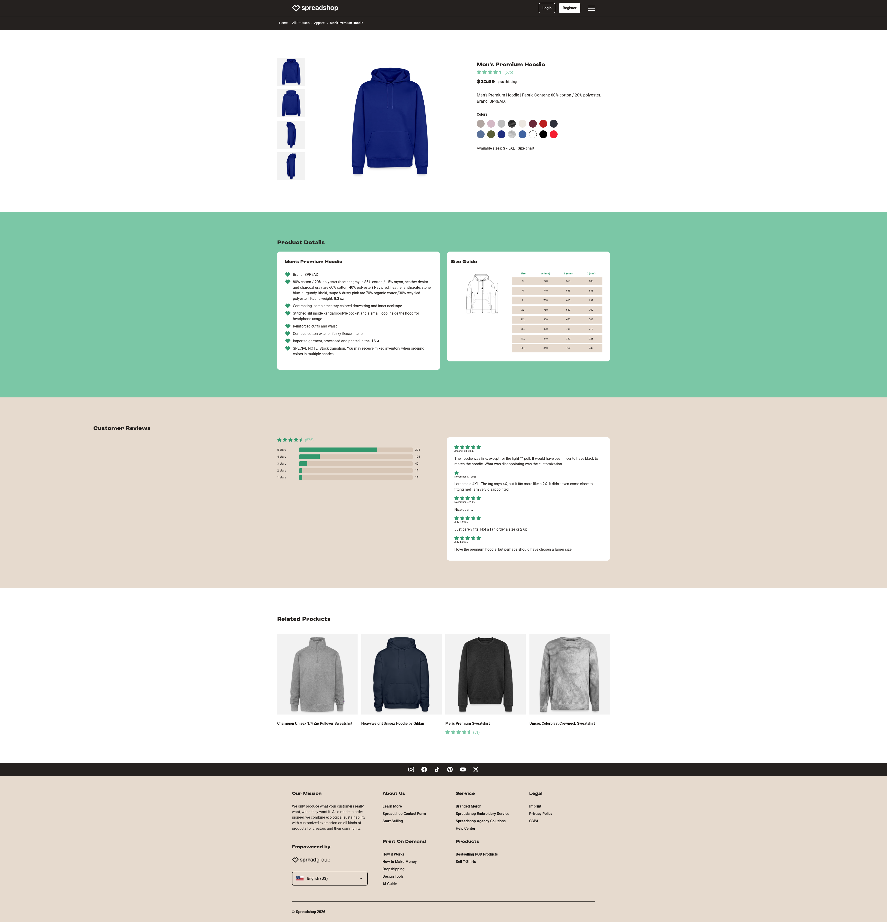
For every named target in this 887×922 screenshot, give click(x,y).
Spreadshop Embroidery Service (482, 813)
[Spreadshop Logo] (315, 8)
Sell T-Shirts (466, 861)
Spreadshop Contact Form (404, 813)
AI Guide (390, 884)
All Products (301, 23)
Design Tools (393, 876)
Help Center (465, 828)
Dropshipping (393, 869)
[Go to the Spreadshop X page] (475, 769)
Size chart (526, 148)
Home (283, 23)
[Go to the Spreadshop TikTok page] (437, 769)
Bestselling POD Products (477, 854)
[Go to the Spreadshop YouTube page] (462, 769)
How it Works (393, 854)
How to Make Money (400, 861)
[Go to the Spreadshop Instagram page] (411, 769)
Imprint (535, 806)
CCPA (533, 821)
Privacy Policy (540, 813)
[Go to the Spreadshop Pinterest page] (450, 769)
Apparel (319, 23)
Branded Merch (468, 806)
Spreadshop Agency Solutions (481, 821)
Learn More (392, 806)
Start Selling (393, 821)
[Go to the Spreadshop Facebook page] (424, 769)
